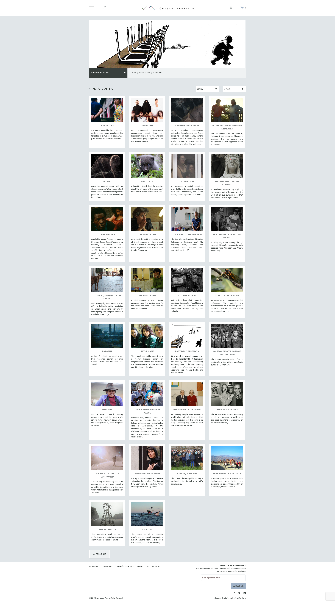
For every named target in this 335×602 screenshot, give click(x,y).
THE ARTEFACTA (107, 529)
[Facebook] (234, 593)
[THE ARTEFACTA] (107, 515)
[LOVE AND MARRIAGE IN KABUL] (147, 395)
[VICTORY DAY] (187, 167)
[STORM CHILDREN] (187, 281)
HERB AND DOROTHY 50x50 (187, 409)
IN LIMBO (107, 181)
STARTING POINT (147, 295)
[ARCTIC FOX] (147, 167)
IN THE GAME (147, 351)
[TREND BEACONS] (147, 220)
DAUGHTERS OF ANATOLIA (227, 473)
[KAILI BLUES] (107, 111)
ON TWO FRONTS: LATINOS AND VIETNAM (227, 353)
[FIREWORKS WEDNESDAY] (147, 459)
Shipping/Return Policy (124, 566)
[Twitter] (239, 593)
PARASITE (107, 351)
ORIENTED (147, 125)
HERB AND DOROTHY (227, 409)
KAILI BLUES (107, 125)
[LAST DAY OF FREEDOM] (187, 337)
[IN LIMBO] (107, 167)
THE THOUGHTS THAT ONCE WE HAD (227, 236)
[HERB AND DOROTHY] (227, 395)
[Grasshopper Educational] (167, 7)
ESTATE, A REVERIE (187, 473)
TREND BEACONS (147, 234)
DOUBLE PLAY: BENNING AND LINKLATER (227, 127)
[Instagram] (245, 593)
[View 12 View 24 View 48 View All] (234, 89)
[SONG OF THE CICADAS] (227, 281)
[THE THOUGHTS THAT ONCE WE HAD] (227, 220)
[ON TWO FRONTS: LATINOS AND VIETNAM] (227, 337)
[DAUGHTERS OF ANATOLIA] (227, 459)
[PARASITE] (107, 337)
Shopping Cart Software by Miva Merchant (230, 598)
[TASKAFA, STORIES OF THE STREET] (107, 281)
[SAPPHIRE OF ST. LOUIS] (187, 111)
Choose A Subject (100, 73)
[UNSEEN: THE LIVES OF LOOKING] (227, 167)
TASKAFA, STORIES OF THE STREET (107, 297)
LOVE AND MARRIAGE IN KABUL (147, 411)
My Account (94, 566)
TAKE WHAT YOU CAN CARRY (187, 234)
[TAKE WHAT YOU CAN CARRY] (187, 220)
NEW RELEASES (144, 73)
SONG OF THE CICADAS (227, 295)
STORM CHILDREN (187, 295)
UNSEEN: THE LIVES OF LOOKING (227, 183)
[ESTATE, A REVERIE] (187, 459)
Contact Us (107, 566)
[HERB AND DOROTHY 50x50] (187, 395)
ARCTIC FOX (147, 181)
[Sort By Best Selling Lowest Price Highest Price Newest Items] (207, 89)
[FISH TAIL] (147, 515)
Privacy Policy (143, 566)
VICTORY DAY (187, 181)
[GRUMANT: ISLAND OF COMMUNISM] (107, 459)
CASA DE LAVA (107, 234)
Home (134, 73)
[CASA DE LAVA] (107, 220)
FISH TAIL (147, 529)
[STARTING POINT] (147, 281)
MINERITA (107, 409)
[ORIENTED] (147, 111)
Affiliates (156, 566)
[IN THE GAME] (147, 337)
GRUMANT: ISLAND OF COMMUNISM (107, 475)
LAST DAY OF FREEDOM (187, 351)
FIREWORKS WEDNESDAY (147, 473)
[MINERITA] (107, 395)
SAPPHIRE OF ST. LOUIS (187, 125)
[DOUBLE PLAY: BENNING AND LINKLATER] (227, 111)
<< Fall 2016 (99, 554)
